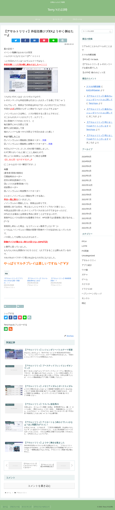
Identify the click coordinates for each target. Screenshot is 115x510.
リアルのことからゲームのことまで (97, 48)
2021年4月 (86, 214)
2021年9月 (86, 190)
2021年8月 (86, 195)
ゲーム (21, 306)
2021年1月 (86, 228)
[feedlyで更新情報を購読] (6, 329)
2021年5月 (86, 209)
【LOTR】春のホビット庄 (93, 72)
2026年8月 (86, 157)
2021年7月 (86, 199)
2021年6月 (86, 204)
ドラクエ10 (87, 289)
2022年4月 (86, 171)
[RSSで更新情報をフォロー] (10, 329)
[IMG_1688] (31, 92)
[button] (110, 32)
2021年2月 (86, 223)
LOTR (84, 246)
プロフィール (15, 507)
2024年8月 (86, 161)
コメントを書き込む (39, 485)
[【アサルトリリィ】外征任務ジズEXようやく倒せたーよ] (34, 40)
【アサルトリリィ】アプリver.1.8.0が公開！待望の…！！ (13, 280)
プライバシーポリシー (41, 507)
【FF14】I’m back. (90, 59)
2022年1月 (86, 180)
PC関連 (85, 251)
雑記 (84, 303)
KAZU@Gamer (93, 90)
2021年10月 (87, 185)
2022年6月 (86, 166)
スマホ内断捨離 (89, 55)
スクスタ (86, 284)
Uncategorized (88, 255)
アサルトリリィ (11, 306)
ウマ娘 (85, 270)
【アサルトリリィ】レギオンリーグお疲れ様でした (97, 66)
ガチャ (85, 274)
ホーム (5, 507)
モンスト (86, 298)
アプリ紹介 (87, 265)
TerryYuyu (93, 103)
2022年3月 (86, 176)
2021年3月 (86, 218)
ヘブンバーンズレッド (92, 293)
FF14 (84, 241)
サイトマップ (26, 507)
